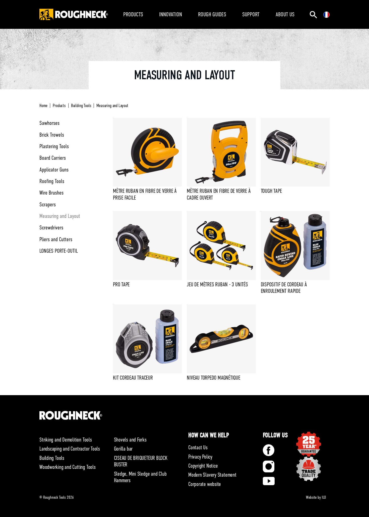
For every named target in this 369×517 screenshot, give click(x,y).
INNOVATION (170, 14)
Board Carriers (52, 158)
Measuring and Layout (112, 105)
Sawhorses (49, 123)
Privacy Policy (200, 457)
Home (43, 105)
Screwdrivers (51, 227)
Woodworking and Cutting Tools (67, 467)
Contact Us (198, 447)
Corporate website (204, 484)
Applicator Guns (54, 169)
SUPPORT (251, 14)
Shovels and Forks (130, 440)
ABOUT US (285, 14)
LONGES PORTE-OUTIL (58, 251)
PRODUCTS (133, 14)
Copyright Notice (203, 466)
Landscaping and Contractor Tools (69, 449)
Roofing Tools (51, 181)
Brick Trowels (51, 135)
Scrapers (47, 204)
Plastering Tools (54, 146)
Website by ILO (316, 497)
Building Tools (81, 105)
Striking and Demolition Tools (65, 440)
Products (59, 105)
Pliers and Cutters (55, 239)
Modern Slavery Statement (212, 475)
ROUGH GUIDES (212, 14)
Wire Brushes (51, 193)
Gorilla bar (123, 449)
